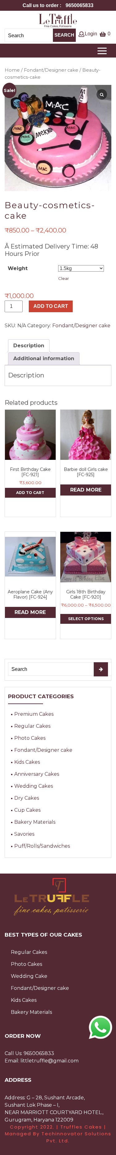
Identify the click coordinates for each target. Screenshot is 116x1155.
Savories (24, 834)
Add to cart (50, 306)
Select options (86, 618)
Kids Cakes (27, 762)
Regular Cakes (32, 726)
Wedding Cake (29, 976)
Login (91, 33)
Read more (85, 490)
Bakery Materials (34, 822)
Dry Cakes (26, 798)
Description (28, 345)
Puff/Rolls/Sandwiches (42, 846)
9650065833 (39, 1053)
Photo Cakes (29, 738)
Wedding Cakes (33, 786)
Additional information (43, 358)
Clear (63, 278)
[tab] (28, 345)
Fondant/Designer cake (51, 70)
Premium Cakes (34, 714)
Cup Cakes (27, 810)
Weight (18, 268)
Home (12, 70)
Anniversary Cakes (36, 774)
